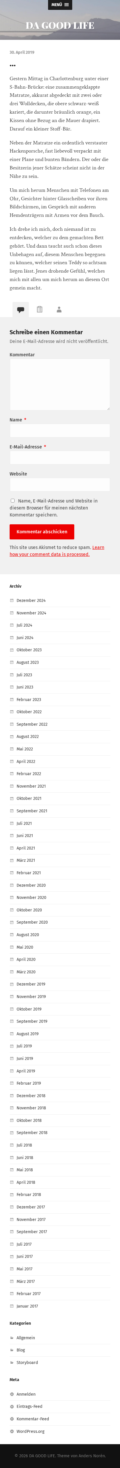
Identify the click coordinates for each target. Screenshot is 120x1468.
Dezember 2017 (31, 1207)
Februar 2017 (28, 1293)
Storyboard (27, 1362)
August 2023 (28, 662)
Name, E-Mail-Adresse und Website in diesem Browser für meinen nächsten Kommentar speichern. (54, 508)
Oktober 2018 (29, 1120)
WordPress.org (30, 1431)
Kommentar (22, 354)
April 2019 (26, 1071)
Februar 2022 (29, 773)
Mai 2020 (25, 947)
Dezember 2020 (31, 885)
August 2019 (28, 1033)
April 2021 (26, 848)
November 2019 (31, 996)
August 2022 (28, 736)
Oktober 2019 (29, 1009)
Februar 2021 (29, 872)
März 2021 (26, 860)
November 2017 (31, 1219)
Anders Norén (92, 1455)
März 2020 (26, 972)
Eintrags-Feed (30, 1406)
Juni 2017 (25, 1256)
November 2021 (31, 786)
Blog (21, 1350)
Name (18, 420)
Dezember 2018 (31, 1095)
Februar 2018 (29, 1194)
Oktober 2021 (29, 798)
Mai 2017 (24, 1269)
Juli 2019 (24, 1046)
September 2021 (32, 811)
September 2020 (32, 922)
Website (18, 474)
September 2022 (32, 724)
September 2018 (32, 1132)
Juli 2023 (24, 675)
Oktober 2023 (29, 650)
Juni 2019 (25, 1058)
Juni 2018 (25, 1157)
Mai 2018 (25, 1169)
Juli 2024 (24, 625)
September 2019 (32, 1021)
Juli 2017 (24, 1244)
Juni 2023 (25, 687)
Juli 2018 (24, 1145)
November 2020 (31, 897)
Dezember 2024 (31, 600)
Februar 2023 (29, 699)
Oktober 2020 (29, 910)
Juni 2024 (25, 637)
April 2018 (26, 1182)
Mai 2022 (25, 749)
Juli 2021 (24, 823)
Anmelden (26, 1394)
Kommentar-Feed (33, 1419)
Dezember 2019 (31, 984)
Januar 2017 (27, 1306)
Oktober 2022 (29, 711)
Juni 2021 (25, 835)
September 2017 (32, 1231)
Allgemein (26, 1337)
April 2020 (26, 959)
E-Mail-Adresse (28, 447)
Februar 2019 (29, 1083)
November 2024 (31, 613)
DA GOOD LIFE (60, 25)
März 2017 (26, 1281)
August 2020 (28, 934)
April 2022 (26, 761)
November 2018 (31, 1108)
